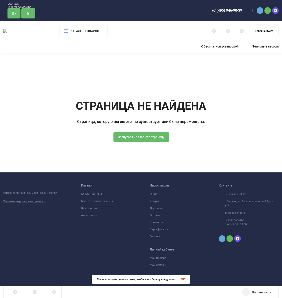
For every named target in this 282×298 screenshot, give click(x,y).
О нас (153, 194)
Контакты (156, 222)
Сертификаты (159, 229)
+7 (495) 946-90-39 (227, 10)
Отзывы (155, 236)
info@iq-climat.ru (234, 212)
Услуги (154, 201)
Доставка (156, 208)
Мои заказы (158, 265)
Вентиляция (89, 208)
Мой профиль (159, 258)
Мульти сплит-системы (97, 201)
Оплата (155, 215)
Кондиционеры (91, 194)
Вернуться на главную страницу (141, 137)
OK (183, 279)
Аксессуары (89, 215)
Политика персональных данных (24, 201)
